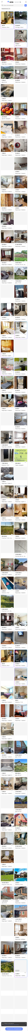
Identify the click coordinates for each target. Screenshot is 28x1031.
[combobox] (12, 5)
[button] (12, 24)
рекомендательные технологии (11, 1024)
